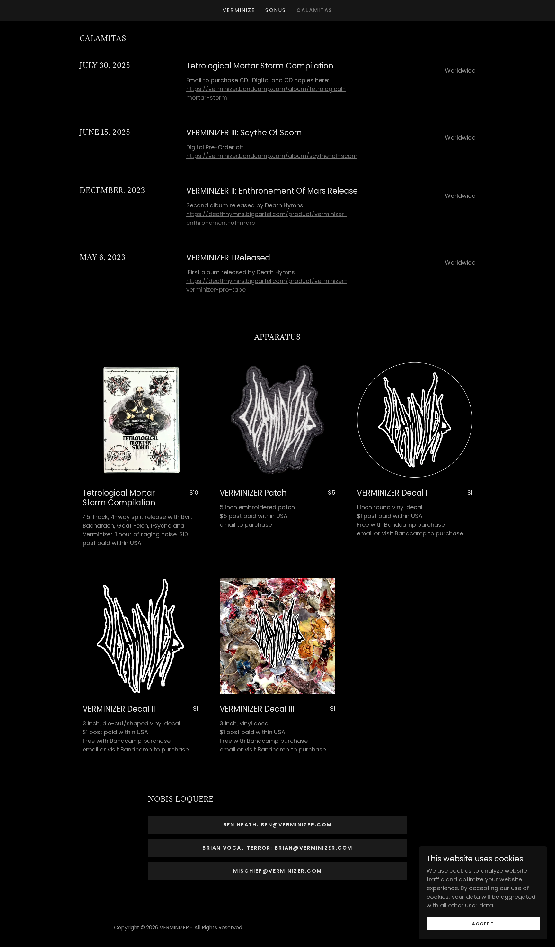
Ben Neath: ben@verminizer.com (277, 824)
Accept (483, 924)
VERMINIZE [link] (239, 10)
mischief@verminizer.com (277, 871)
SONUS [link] (275, 10)
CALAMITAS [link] (314, 10)
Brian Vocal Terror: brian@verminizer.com (277, 847)
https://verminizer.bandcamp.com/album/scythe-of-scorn (271, 156)
